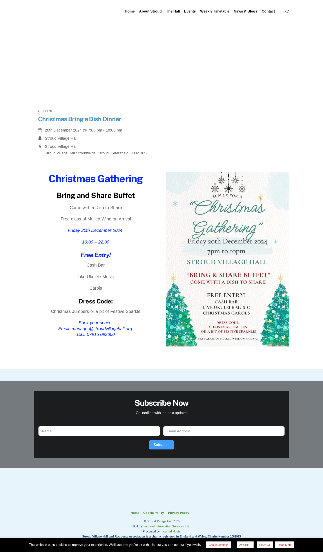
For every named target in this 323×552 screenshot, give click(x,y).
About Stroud (150, 11)
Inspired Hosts (170, 531)
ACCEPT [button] (245, 545)
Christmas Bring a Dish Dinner (80, 119)
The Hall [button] (173, 11)
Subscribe (161, 445)
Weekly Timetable (214, 11)
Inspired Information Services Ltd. (166, 526)
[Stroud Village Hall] (161, 501)
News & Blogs (245, 11)
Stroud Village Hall (159, 521)
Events (190, 11)
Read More (285, 545)
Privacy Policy (178, 512)
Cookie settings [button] (219, 545)
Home (130, 11)
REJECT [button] (264, 545)
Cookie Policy (153, 512)
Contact (268, 11)
